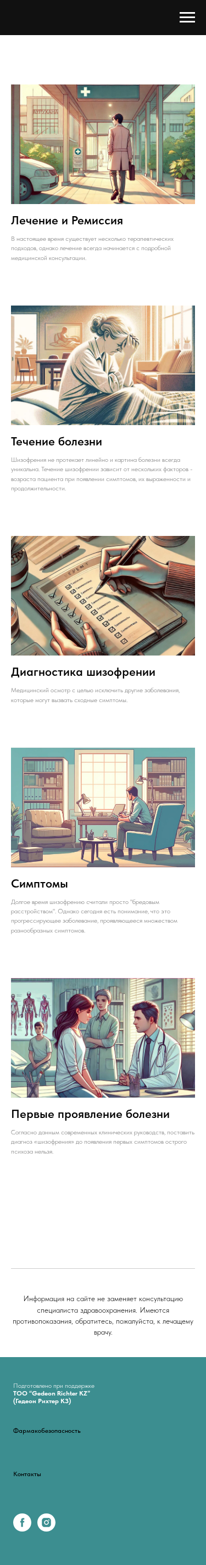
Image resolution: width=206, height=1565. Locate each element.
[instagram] (46, 1528)
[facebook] (22, 1528)
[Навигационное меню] (187, 17)
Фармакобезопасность (47, 1430)
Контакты (27, 1474)
